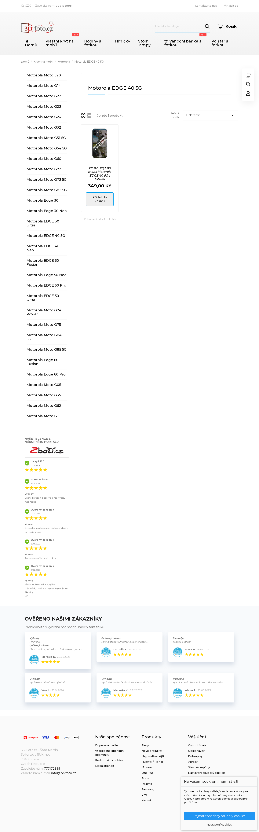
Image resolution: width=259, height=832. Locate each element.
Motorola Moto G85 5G (47, 349)
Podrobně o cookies (109, 760)
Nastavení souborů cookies (206, 773)
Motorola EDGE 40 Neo (43, 248)
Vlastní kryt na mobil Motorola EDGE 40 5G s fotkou (99, 173)
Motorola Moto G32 (44, 127)
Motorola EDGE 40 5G (46, 236)
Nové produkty (152, 751)
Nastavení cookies (219, 824)
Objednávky (196, 751)
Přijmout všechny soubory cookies (219, 816)
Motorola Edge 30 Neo (47, 211)
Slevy (145, 745)
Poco (145, 778)
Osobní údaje (197, 745)
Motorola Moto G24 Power (44, 312)
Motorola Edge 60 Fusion (42, 362)
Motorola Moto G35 (44, 395)
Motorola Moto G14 (44, 86)
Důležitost (210, 115)
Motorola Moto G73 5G (47, 180)
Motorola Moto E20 (44, 75)
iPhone (147, 767)
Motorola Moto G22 (44, 96)
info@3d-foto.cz (63, 773)
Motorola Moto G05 (44, 385)
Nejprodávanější (153, 756)
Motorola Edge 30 (42, 200)
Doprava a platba (106, 745)
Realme (147, 784)
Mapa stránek (104, 766)
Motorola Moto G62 (44, 406)
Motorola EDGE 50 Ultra (43, 298)
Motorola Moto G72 (44, 169)
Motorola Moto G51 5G (46, 138)
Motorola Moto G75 (44, 325)
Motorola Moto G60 (44, 159)
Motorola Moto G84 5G (44, 337)
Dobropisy (195, 756)
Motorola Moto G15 (43, 416)
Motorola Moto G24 (44, 117)
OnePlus (148, 773)
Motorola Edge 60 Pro (46, 374)
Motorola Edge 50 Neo (47, 275)
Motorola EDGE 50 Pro (46, 285)
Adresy (193, 762)
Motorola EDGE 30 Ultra (43, 223)
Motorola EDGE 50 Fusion (43, 262)
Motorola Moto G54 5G (47, 148)
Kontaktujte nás (206, 5)
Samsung (148, 789)
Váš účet (197, 736)
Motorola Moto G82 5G (47, 190)
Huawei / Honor (152, 762)
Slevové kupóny (199, 767)
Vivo (145, 795)
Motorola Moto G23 (44, 106)
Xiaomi (146, 800)
